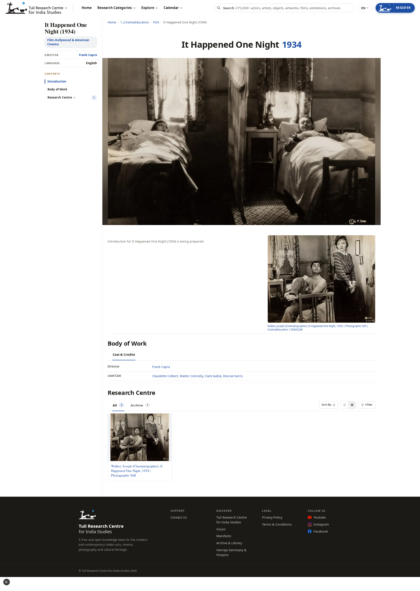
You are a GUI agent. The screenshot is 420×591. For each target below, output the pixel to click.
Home (112, 22)
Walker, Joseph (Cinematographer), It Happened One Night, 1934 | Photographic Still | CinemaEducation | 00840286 (318, 327)
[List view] (344, 405)
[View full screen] (370, 240)
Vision (221, 529)
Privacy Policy (272, 517)
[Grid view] (352, 405)
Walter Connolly (191, 376)
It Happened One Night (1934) (66, 28)
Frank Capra (88, 55)
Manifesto (223, 536)
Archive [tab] (139, 405)
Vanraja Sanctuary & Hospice (231, 552)
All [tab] (117, 405)
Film (156, 22)
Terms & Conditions (277, 524)
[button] (365, 8)
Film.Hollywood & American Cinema (68, 42)
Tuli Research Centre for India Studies (231, 519)
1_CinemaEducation (134, 22)
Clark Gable (213, 376)
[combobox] (284, 8)
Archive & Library (229, 543)
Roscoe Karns (233, 376)
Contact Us (179, 517)
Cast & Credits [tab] (124, 354)
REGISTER (403, 8)
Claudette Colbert (165, 376)
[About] (66, 8)
